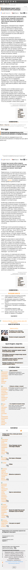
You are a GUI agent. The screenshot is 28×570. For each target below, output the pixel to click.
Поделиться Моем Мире (3, 1)
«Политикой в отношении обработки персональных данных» (14, 562)
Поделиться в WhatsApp (8, 1)
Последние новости (14, 293)
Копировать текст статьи (15, 1)
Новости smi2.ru (14, 328)
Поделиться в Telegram (13, 1)
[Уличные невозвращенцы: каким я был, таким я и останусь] (4, 523)
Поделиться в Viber (11, 1)
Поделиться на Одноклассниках (6, 1)
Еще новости (14, 316)
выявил (10, 180)
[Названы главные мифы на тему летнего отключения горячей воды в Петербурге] (4, 474)
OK (14, 567)
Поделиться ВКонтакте (1, 1)
